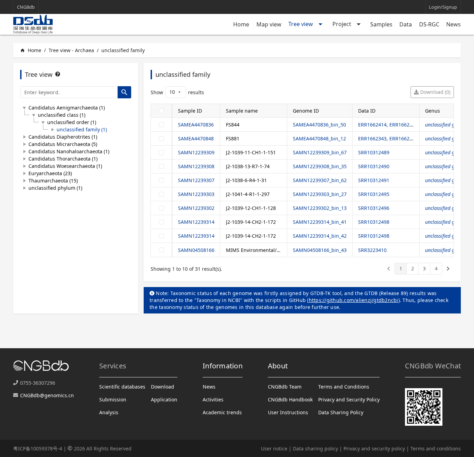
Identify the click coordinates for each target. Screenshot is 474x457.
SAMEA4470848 (196, 138)
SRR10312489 (373, 152)
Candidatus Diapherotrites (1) (62, 136)
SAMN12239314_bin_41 (320, 222)
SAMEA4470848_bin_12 (319, 138)
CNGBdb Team (285, 386)
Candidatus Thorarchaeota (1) (63, 158)
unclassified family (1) (82, 129)
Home (241, 24)
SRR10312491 (373, 180)
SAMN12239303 (196, 194)
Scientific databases (122, 386)
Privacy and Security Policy (349, 399)
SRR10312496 (373, 208)
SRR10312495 (373, 194)
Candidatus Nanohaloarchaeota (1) (68, 151)
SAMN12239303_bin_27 (320, 194)
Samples (381, 24)
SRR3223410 (372, 250)
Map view (268, 24)
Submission (112, 399)
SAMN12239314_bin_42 (320, 235)
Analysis (108, 412)
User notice (274, 448)
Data (405, 24)
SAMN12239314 (196, 222)
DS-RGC (429, 24)
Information (223, 365)
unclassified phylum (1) (55, 188)
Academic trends (222, 412)
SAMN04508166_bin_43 (320, 250)
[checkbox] (161, 111)
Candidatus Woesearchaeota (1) (65, 166)
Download (162, 386)
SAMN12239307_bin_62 (320, 180)
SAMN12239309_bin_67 (320, 152)
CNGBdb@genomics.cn (47, 395)
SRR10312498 (373, 222)
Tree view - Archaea (71, 50)
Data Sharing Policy (340, 412)
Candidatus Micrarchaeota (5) (62, 144)
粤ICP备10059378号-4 (37, 448)
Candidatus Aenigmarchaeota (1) (66, 107)
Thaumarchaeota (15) (53, 180)
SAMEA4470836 (196, 124)
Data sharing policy (315, 448)
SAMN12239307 (196, 180)
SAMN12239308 (196, 166)
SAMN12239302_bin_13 (320, 208)
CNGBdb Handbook (290, 399)
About (278, 365)
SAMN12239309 (196, 152)
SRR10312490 (373, 166)
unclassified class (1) (61, 115)
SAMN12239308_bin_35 (320, 166)
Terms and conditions (435, 448)
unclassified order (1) (71, 122)
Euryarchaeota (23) (50, 173)
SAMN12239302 (196, 208)
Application (164, 399)
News (453, 24)
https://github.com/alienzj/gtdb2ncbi (353, 300)
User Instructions (288, 412)
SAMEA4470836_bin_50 (319, 124)
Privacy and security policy (374, 448)
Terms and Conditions (343, 386)
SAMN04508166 (196, 250)
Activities (213, 399)
